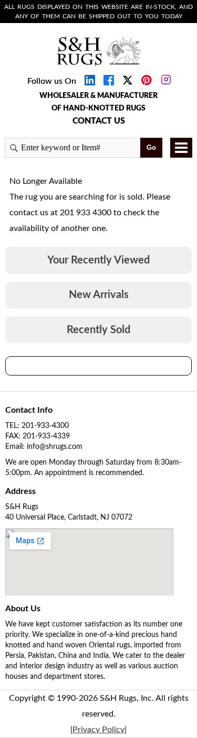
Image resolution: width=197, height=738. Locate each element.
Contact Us (98, 121)
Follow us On (51, 81)
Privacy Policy (98, 729)
